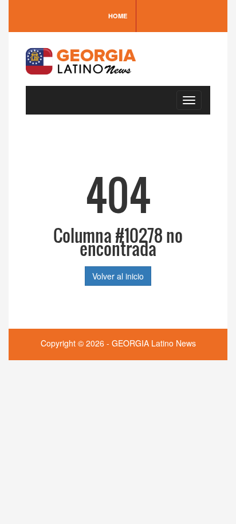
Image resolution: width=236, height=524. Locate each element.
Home (117, 15)
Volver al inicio (118, 276)
